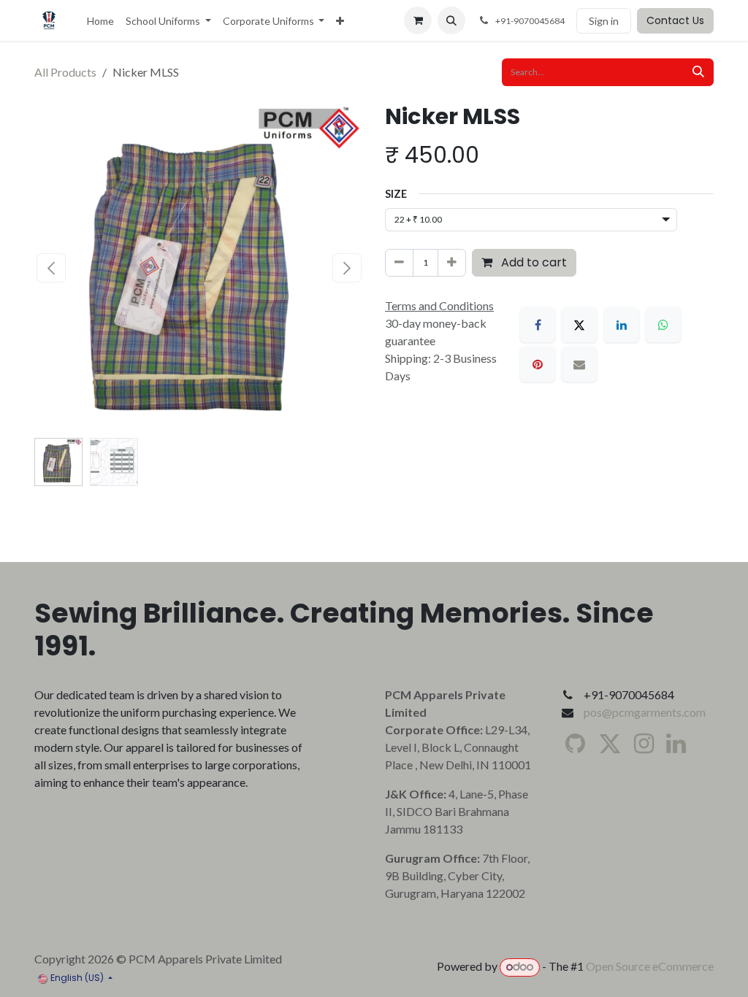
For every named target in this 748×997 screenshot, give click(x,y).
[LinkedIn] (621, 324)
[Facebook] (537, 324)
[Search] (698, 72)
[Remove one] (399, 263)
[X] (579, 324)
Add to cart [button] (532, 262)
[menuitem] (100, 20)
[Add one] (452, 263)
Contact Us (675, 20)
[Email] (579, 364)
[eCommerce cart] (418, 20)
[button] (451, 20)
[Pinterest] (537, 364)
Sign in (604, 21)
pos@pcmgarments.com (645, 712)
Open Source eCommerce (650, 966)
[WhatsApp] (663, 324)
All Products (65, 72)
